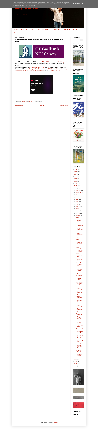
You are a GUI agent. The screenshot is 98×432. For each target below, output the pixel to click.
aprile (77, 208)
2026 (75, 169)
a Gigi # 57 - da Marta (79, 340)
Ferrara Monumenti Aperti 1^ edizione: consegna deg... (79, 316)
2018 (75, 188)
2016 (75, 361)
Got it (84, 3)
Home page (41, 105)
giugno (77, 204)
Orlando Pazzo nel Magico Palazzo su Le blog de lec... (79, 346)
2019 (75, 185)
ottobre (78, 194)
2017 (75, 359)
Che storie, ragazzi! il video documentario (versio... (79, 352)
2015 (75, 363)
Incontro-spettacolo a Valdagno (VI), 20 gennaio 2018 (79, 226)
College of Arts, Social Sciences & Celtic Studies (42, 69)
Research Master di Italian (36, 70)
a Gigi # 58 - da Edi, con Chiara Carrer (79, 336)
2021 (75, 181)
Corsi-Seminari (56, 29)
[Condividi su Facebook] (39, 101)
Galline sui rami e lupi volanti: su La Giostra (79, 283)
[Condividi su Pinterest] (41, 101)
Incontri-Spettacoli (42, 29)
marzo (77, 211)
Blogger (56, 422)
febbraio (78, 213)
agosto (77, 199)
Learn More (76, 3)
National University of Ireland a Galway (53, 62)
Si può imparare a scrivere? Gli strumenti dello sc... (79, 324)
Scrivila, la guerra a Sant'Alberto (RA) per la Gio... (79, 242)
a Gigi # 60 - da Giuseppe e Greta (79, 264)
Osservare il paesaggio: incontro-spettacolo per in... (79, 270)
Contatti (16, 33)
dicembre (78, 190)
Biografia (24, 29)
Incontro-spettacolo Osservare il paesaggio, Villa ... (79, 298)
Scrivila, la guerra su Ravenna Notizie (78, 219)
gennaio (78, 215)
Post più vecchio (64, 105)
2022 (75, 178)
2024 (75, 174)
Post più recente (19, 105)
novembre (78, 192)
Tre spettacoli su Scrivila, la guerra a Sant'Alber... (79, 277)
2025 (75, 171)
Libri (31, 29)
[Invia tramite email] (35, 101)
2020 (75, 183)
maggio (78, 206)
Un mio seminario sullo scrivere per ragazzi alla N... (79, 234)
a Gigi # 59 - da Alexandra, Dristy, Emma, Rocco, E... (79, 330)
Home (16, 29)
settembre (78, 197)
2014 (75, 366)
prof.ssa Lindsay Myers (38, 67)
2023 (75, 176)
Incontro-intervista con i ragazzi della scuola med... (79, 249)
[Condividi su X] (38, 101)
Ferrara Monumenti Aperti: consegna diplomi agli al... (79, 257)
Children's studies (55, 70)
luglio (77, 201)
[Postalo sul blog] (37, 101)
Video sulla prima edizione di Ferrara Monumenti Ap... (79, 290)
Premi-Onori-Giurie (70, 29)
